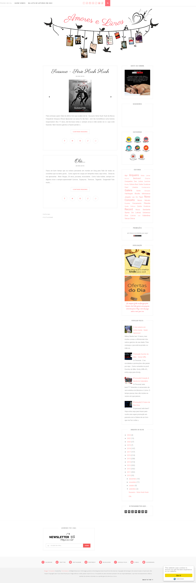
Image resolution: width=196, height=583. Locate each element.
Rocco (138, 210)
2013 (129, 465)
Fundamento (146, 187)
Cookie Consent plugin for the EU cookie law (179, 579)
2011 (129, 472)
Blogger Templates (49, 571)
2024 (129, 435)
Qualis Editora (130, 206)
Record (129, 209)
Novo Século (143, 200)
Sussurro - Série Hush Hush (80, 71)
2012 (129, 469)
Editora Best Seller (136, 184)
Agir (126, 175)
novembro (132, 482)
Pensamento (136, 203)
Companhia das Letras (134, 181)
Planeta (147, 203)
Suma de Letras (133, 212)
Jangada (128, 197)
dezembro (132, 479)
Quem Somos (20, 3)
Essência (147, 184)
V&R (139, 215)
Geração (147, 191)
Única (132, 218)
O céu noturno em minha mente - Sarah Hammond (140, 330)
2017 (129, 452)
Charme (147, 178)
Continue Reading (80, 131)
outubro (131, 486)
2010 (129, 475)
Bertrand (137, 178)
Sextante (146, 209)
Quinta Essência (143, 206)
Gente (138, 191)
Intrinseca (146, 193)
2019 (129, 445)
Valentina (146, 215)
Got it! (178, 575)
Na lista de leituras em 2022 (40, 3)
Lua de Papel (137, 197)
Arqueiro (134, 175)
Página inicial (6, 3)
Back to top (147, 579)
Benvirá (127, 178)
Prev (49, 96)
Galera (128, 190)
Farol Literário (131, 187)
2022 (129, 438)
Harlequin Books (132, 193)
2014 (129, 462)
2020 (129, 442)
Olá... (80, 161)
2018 (129, 448)
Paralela (127, 203)
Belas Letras (145, 175)
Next (110, 96)
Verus (127, 218)
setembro (132, 489)
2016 (129, 455)
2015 (129, 459)
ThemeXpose (65, 571)
